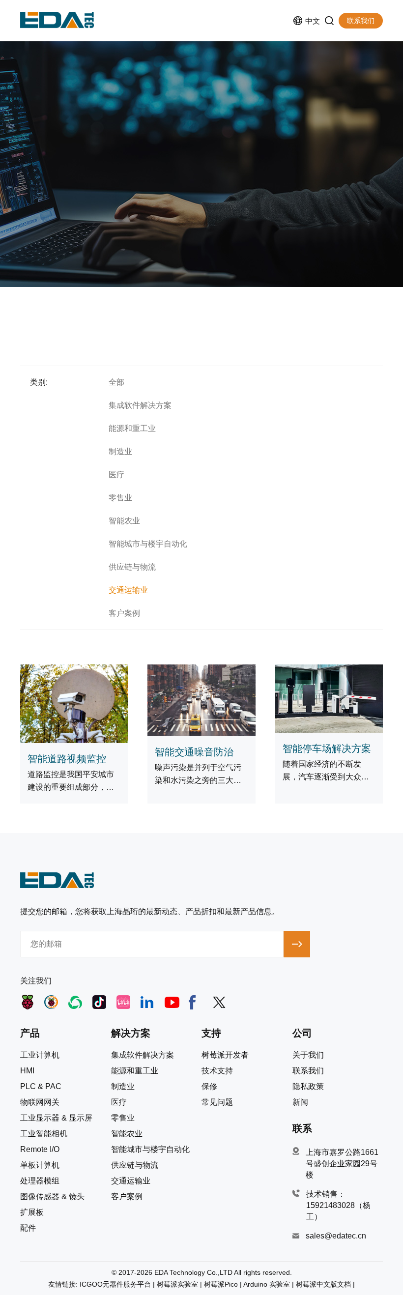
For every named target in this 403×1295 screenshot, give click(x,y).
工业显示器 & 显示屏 (56, 1118)
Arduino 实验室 (266, 1284)
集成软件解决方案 (140, 405)
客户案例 (124, 613)
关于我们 (308, 1055)
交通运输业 (128, 590)
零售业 (120, 497)
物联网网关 (39, 1102)
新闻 (300, 1102)
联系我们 (360, 21)
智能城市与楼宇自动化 (148, 544)
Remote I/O (39, 1149)
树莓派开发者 (225, 1055)
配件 (28, 1228)
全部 (116, 382)
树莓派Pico (221, 1284)
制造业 (120, 451)
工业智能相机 (43, 1134)
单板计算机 (39, 1165)
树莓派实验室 (177, 1284)
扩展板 (32, 1212)
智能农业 (124, 521)
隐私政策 (308, 1087)
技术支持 (217, 1071)
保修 (209, 1087)
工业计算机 (39, 1055)
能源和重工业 (132, 428)
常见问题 (217, 1102)
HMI (27, 1071)
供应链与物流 (132, 567)
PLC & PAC (40, 1087)
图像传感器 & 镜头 (52, 1197)
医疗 (116, 474)
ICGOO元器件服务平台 (115, 1284)
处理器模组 (39, 1181)
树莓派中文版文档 (323, 1284)
